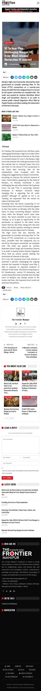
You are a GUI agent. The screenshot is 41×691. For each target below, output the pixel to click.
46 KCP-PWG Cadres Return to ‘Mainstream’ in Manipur (25, 126)
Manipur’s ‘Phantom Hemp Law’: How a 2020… (25, 135)
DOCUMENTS (29, 677)
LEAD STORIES (9, 43)
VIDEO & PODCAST (26, 673)
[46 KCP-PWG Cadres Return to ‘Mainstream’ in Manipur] (6, 127)
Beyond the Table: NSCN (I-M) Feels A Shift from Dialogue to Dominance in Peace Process (20, 521)
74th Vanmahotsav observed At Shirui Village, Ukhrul (10, 349)
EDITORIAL (11, 673)
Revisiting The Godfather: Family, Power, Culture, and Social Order (18, 511)
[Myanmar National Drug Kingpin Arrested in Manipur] (6, 118)
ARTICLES (21, 669)
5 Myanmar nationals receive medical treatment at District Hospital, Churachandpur (29, 352)
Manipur (16, 287)
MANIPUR (18, 666)
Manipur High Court (26, 287)
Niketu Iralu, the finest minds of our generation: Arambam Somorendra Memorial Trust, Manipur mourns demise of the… (20, 492)
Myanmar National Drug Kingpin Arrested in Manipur (25, 117)
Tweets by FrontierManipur (9, 604)
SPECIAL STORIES (8, 669)
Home (8, 666)
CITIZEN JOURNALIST (11, 677)
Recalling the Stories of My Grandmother (15, 502)
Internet (9, 287)
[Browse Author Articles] (20, 312)
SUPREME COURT (7, 290)
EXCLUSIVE (32, 669)
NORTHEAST (29, 666)
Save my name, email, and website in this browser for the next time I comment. (20, 472)
